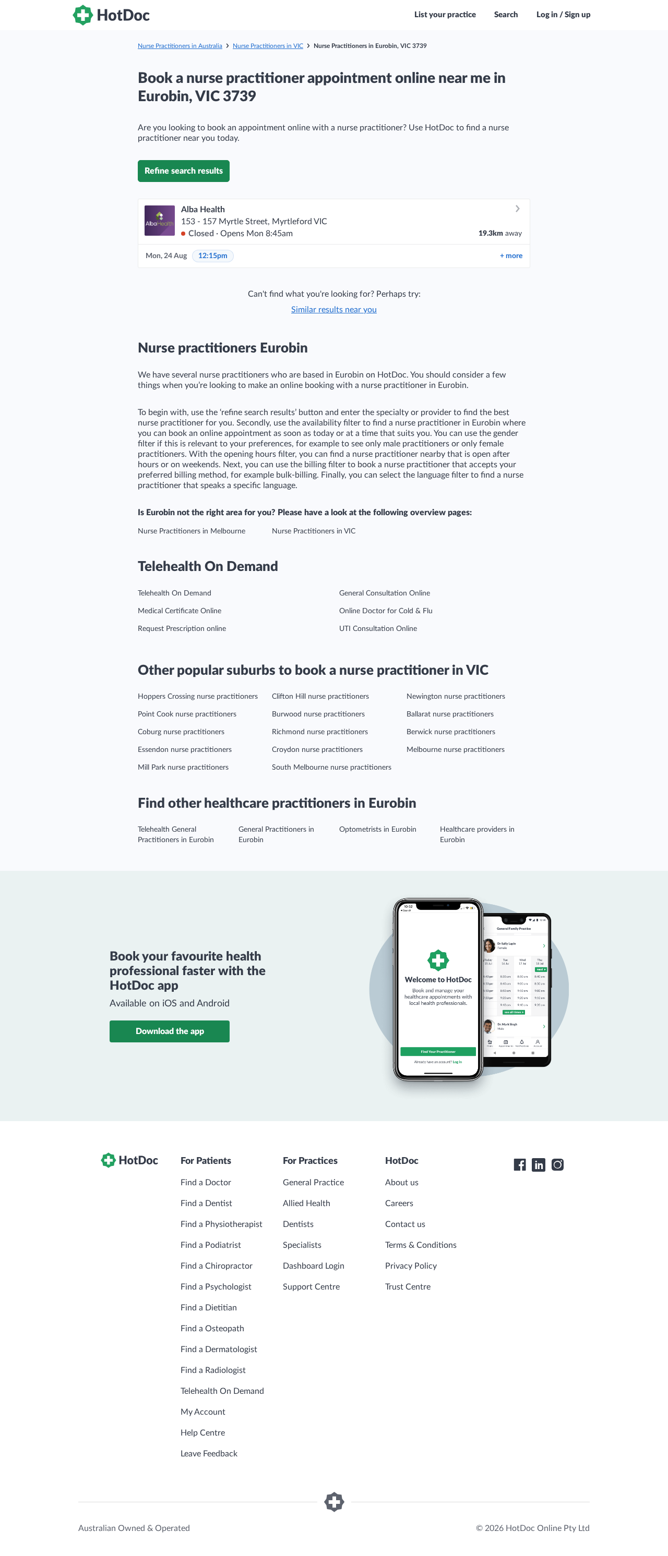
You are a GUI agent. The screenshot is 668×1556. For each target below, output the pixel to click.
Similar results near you (334, 310)
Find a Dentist (206, 1203)
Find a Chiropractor (217, 1266)
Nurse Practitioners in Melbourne (191, 531)
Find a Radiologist (213, 1370)
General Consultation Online (384, 593)
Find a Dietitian (209, 1308)
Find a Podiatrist (211, 1245)
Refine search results (184, 171)
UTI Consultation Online (378, 629)
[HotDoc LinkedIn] (538, 1165)
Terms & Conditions (421, 1245)
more (511, 256)
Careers (399, 1203)
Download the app (170, 1031)
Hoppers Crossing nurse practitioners (198, 696)
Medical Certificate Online (179, 611)
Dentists (298, 1224)
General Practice (313, 1182)
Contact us (405, 1224)
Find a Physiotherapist (222, 1224)
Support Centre (311, 1287)
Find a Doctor (206, 1182)
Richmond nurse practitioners (320, 732)
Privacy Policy (411, 1266)
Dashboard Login (313, 1266)
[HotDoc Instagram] (557, 1165)
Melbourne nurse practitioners (456, 749)
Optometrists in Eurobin (377, 829)
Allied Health (306, 1203)
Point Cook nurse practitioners (187, 714)
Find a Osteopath (212, 1328)
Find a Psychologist (216, 1287)
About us (402, 1182)
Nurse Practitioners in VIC (268, 46)
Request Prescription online (182, 629)
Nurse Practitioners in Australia (180, 46)
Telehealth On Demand (174, 593)
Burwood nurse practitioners (318, 714)
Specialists (302, 1245)
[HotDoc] (111, 15)
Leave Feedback (209, 1454)
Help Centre (203, 1433)
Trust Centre (408, 1287)
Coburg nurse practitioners (181, 732)
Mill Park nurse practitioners (183, 767)
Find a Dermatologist (219, 1349)
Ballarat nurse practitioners (450, 714)
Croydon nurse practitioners (317, 749)
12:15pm (213, 256)
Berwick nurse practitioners (451, 732)
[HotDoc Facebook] (519, 1165)
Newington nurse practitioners (456, 696)
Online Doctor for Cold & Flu (386, 611)
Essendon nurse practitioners (185, 749)
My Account (203, 1412)
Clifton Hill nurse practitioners (320, 696)
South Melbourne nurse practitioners (331, 767)
